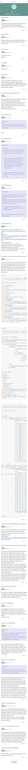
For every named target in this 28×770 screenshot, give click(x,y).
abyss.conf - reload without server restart (10, 726)
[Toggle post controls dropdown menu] (26, 30)
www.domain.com (5, 245)
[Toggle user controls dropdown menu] (27, 1)
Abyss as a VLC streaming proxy (8, 623)
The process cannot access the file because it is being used (14, 256)
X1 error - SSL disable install (8, 603)
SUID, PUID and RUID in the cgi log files (10, 747)
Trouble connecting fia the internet (9, 586)
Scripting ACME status (6, 114)
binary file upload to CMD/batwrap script (10, 93)
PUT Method (4, 49)
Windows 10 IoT (5, 17)
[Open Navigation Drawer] (1, 1)
